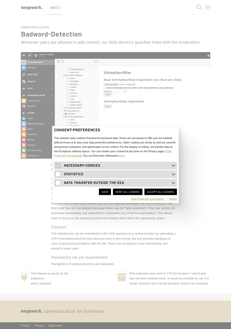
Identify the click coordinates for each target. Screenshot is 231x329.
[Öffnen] (173, 165)
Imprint (173, 199)
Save (105, 191)
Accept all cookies (160, 191)
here (122, 155)
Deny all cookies (128, 191)
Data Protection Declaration (147, 199)
